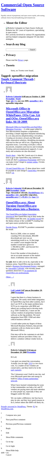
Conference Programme (27, 160)
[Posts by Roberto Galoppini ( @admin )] (9, 92)
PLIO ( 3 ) (26, 197)
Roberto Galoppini (13, 96)
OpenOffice (32, 171)
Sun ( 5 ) (35, 197)
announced (10, 216)
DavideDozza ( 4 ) (35, 193)
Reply (18, 99)
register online (32, 162)
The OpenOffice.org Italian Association (21, 214)
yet (28, 219)
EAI (30, 363)
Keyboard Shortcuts (13, 82)
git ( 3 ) (14, 101)
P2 (34, 407)
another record (35, 219)
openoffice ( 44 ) (36, 101)
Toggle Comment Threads (17, 79)
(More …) (10, 277)
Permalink (10, 99)
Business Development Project (24, 266)
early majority (16, 370)
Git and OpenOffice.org (15, 168)
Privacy (21, 60)
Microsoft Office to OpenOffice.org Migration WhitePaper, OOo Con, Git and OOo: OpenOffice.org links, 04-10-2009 (23, 115)
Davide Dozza (11, 227)
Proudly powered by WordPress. (13, 407)
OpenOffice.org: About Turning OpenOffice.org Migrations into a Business (23, 206)
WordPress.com (7, 409)
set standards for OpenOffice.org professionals (21, 272)
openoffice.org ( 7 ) (13, 197)
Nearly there (10, 155)
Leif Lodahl (16, 290)
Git (13, 173)
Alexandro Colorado (16, 268)
